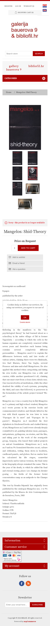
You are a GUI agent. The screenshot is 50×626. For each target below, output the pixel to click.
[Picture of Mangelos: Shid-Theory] (17, 158)
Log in (18, 6)
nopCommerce (30, 621)
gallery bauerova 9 (13, 68)
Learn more (25, 322)
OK (25, 317)
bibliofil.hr (36, 66)
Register (8, 6)
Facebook (21, 583)
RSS (28, 583)
